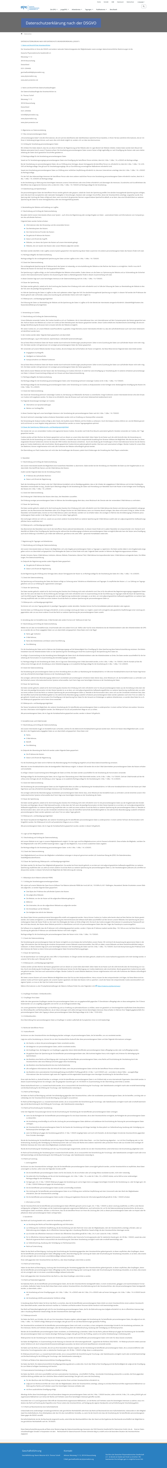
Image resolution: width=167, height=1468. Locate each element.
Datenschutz (130, 2)
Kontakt (106, 2)
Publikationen (101, 9)
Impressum (120, 2)
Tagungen (88, 9)
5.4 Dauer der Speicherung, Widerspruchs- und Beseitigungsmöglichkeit (45, 427)
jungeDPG (64, 9)
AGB (113, 2)
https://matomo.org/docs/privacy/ (108, 986)
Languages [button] (141, 2)
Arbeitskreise (76, 9)
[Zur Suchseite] (143, 6)
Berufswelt (113, 9)
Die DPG (53, 9)
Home (99, 2)
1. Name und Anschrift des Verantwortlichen (35, 45)
